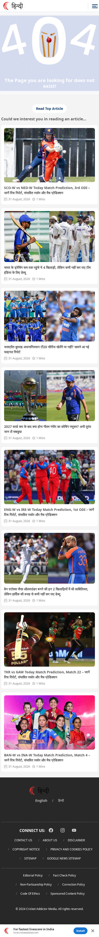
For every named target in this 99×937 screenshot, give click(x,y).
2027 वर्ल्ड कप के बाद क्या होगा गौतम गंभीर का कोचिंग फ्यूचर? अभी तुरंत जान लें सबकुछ (47, 429)
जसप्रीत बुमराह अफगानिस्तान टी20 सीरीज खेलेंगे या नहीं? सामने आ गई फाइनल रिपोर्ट (46, 349)
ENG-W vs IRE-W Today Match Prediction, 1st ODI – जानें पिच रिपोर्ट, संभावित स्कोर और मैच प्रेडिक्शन (49, 512)
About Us (50, 840)
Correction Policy (73, 884)
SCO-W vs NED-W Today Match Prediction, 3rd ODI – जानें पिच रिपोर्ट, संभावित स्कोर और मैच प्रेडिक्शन (47, 190)
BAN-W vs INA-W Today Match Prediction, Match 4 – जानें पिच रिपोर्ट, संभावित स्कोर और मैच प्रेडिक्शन (47, 757)
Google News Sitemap (64, 858)
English (41, 800)
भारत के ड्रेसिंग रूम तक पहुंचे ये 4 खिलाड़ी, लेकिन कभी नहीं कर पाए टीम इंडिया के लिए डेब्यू (47, 270)
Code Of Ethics (30, 894)
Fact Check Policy (64, 875)
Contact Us (23, 840)
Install (80, 930)
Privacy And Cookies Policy (71, 849)
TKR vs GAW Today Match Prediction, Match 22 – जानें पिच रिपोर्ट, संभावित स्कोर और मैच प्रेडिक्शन (47, 674)
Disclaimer (76, 840)
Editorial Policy (33, 875)
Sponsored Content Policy (67, 894)
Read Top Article (49, 108)
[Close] (92, 930)
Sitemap (30, 858)
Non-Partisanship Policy (36, 884)
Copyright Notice (26, 849)
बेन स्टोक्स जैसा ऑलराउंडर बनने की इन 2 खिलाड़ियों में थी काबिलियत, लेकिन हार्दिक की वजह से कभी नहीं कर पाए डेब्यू (46, 591)
